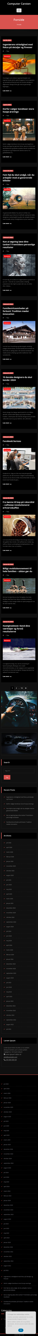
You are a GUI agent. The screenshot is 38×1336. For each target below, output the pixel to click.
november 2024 (11, 913)
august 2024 (10, 927)
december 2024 (11, 908)
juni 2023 (9, 987)
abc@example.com (10, 1057)
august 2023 (10, 978)
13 (22, 688)
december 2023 (11, 964)
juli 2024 (8, 931)
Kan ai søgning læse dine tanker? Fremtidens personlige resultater (19, 244)
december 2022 (11, 1006)
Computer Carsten (19, 3)
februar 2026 (10, 857)
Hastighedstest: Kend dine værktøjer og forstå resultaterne (16, 628)
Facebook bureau (12, 441)
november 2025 (11, 866)
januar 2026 (9, 861)
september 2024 (11, 922)
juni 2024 (9, 936)
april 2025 (9, 894)
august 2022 (10, 1024)
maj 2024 (9, 940)
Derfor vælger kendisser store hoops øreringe (18, 110)
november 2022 (11, 1010)
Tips (8, 51)
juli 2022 (8, 1029)
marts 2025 (9, 899)
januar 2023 (9, 1001)
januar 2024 (9, 959)
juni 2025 (9, 885)
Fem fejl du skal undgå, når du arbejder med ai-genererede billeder (18, 177)
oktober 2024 (10, 917)
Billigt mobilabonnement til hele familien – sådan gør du (17, 570)
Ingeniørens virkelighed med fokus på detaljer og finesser (18, 46)
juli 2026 (8, 843)
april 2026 (9, 847)
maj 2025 (9, 889)
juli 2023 (8, 982)
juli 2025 (8, 880)
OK (21, 1330)
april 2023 (9, 996)
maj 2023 (9, 992)
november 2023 (11, 968)
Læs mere (6, 91)
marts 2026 (9, 852)
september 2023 (11, 973)
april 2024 (9, 945)
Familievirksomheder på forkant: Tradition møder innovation (16, 311)
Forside (19, 24)
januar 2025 (9, 903)
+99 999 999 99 (11, 1060)
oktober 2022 (10, 1015)
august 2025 (10, 875)
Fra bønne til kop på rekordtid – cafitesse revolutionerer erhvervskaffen (18, 505)
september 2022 (11, 1020)
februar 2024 (10, 954)
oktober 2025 (10, 871)
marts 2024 (9, 950)
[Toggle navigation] (19, 10)
